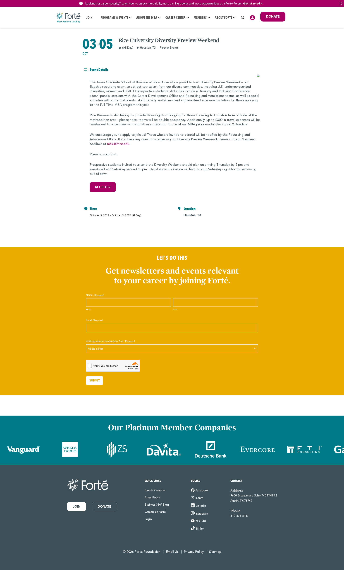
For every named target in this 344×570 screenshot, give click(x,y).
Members (200, 17)
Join (89, 17)
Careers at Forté (155, 512)
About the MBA (146, 17)
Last (175, 309)
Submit (94, 380)
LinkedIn (200, 506)
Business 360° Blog (157, 504)
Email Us (172, 551)
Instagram (201, 513)
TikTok (199, 528)
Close (341, 3)
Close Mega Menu (285, 41)
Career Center (175, 17)
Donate (273, 16)
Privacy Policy (194, 551)
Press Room (152, 497)
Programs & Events (114, 17)
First (88, 309)
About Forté (223, 17)
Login (252, 17)
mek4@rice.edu (118, 144)
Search (243, 17)
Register (102, 187)
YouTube (201, 521)
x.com (199, 498)
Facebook (201, 490)
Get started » (252, 3)
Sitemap (215, 551)
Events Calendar (155, 490)
